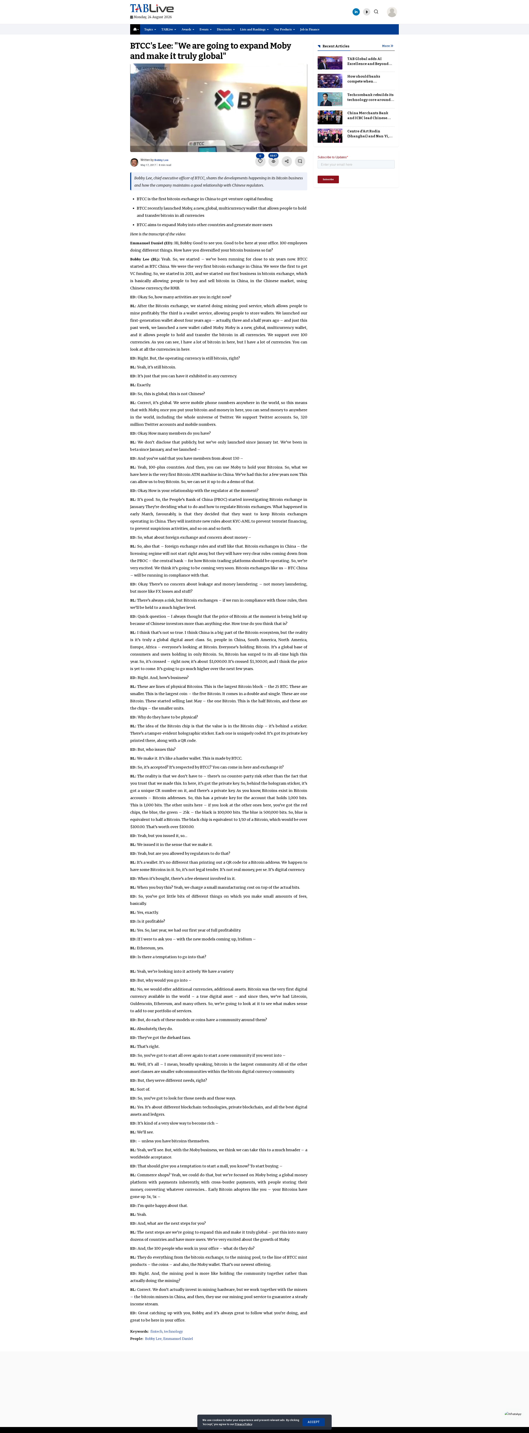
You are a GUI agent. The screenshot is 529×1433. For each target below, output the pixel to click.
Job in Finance (309, 29)
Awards (186, 29)
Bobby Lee (161, 160)
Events (204, 29)
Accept (314, 1422)
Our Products (283, 29)
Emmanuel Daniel (178, 1339)
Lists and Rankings (253, 29)
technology (173, 1331)
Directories (224, 29)
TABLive (167, 29)
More (386, 46)
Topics (148, 29)
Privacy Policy (243, 1424)
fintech (156, 1331)
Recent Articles (335, 46)
